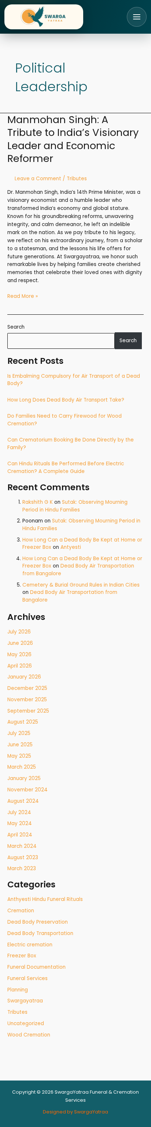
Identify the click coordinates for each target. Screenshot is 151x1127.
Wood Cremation (28, 1034)
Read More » (22, 296)
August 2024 (23, 801)
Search (16, 327)
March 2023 (21, 868)
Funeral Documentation (36, 967)
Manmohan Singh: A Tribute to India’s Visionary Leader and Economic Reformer (73, 139)
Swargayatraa (25, 1000)
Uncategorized (25, 1023)
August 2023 (22, 857)
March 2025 (21, 767)
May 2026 (19, 654)
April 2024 (19, 834)
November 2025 (27, 699)
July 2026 (19, 631)
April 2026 (19, 665)
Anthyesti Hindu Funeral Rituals (45, 899)
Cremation (20, 910)
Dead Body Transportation (40, 933)
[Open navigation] (137, 17)
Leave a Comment (38, 178)
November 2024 (27, 789)
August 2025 (22, 721)
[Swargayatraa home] (43, 16)
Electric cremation (29, 944)
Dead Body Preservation (37, 922)
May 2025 (19, 756)
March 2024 (22, 846)
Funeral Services (27, 978)
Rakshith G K (37, 502)
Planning (17, 989)
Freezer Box (21, 955)
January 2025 (24, 778)
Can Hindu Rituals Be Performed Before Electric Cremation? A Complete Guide (65, 467)
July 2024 (19, 812)
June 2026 (20, 643)
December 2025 (27, 688)
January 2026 (24, 676)
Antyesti (70, 547)
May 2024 (19, 823)
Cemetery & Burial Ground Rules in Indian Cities (81, 584)
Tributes (17, 1012)
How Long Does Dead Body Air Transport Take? (65, 399)
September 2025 (28, 710)
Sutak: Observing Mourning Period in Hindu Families (75, 506)
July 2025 (18, 733)
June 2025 (20, 744)
